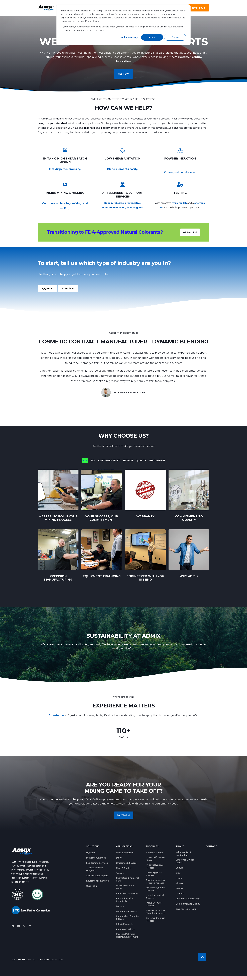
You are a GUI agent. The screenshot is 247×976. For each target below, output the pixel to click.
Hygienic (47, 288)
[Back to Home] (46, 8)
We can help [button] (190, 232)
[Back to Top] (202, 957)
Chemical (68, 288)
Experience (56, 715)
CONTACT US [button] (123, 815)
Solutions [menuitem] (92, 846)
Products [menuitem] (152, 846)
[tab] (86, 460)
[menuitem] (90, 852)
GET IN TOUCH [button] (198, 8)
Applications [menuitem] (124, 846)
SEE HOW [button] (123, 74)
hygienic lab (179, 203)
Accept (152, 37)
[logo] (22, 851)
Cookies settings (129, 37)
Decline (175, 37)
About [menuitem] (180, 846)
